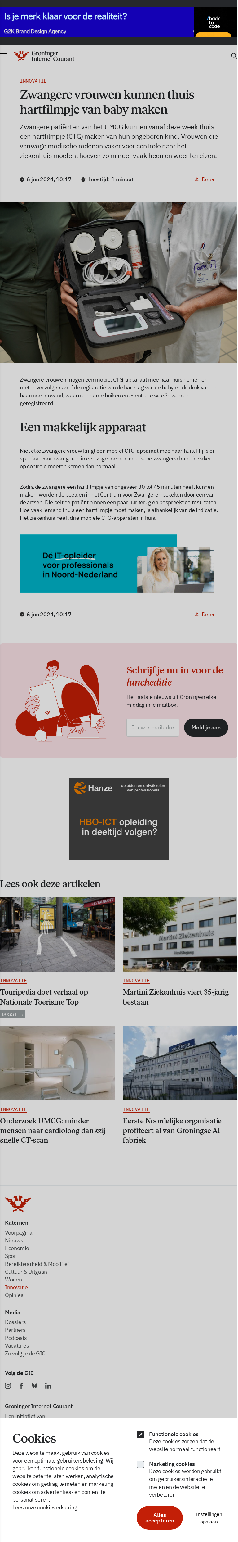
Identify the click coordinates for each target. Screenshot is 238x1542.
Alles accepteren (156, 1517)
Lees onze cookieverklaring (44, 1507)
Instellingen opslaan (205, 1518)
